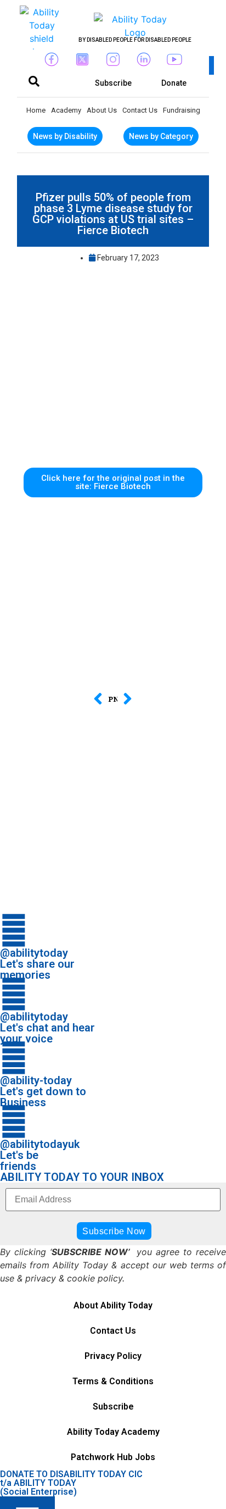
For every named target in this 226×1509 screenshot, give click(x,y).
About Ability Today (113, 1305)
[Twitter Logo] (82, 59)
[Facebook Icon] (51, 59)
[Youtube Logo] (174, 59)
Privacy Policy (113, 1356)
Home (36, 110)
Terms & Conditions (113, 1381)
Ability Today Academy (113, 1432)
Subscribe (113, 1406)
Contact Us (139, 110)
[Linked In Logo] (144, 59)
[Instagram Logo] (113, 59)
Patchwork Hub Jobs (113, 1457)
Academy (66, 110)
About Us (102, 110)
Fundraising (181, 110)
